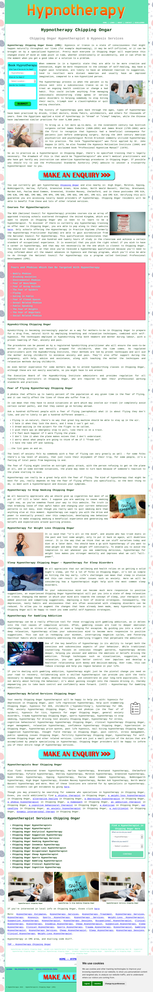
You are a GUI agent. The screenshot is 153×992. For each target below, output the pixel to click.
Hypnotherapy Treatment (97, 914)
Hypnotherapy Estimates (31, 914)
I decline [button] (97, 984)
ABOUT (119, 23)
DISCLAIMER (139, 23)
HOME (105, 23)
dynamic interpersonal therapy (36, 812)
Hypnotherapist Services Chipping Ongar (44, 818)
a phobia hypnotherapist (23, 802)
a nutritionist (118, 808)
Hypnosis (33, 917)
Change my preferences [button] (115, 984)
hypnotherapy (52, 82)
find (18, 771)
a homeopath (74, 802)
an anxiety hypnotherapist (64, 808)
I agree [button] (87, 984)
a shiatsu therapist (68, 795)
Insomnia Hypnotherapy (59, 924)
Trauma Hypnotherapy (98, 927)
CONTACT (128, 23)
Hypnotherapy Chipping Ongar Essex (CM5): (35, 45)
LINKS (112, 23)
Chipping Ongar (69, 185)
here (10, 229)
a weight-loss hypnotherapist (126, 795)
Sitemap (9, 969)
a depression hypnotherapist (102, 799)
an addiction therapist (126, 802)
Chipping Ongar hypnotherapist (43, 699)
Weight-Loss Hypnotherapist (126, 917)
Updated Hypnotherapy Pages (46, 969)
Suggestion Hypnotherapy (23, 920)
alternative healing (45, 799)
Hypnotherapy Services (64, 914)
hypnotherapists (85, 156)
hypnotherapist (92, 141)
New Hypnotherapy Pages (24, 969)
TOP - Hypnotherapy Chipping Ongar (29, 944)
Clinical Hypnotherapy (40, 927)
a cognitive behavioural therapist (51, 805)
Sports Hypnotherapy (56, 917)
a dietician (107, 805)
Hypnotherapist (51, 920)
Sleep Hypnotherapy (101, 930)
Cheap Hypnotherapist (89, 924)
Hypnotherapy (15, 917)
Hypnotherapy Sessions (78, 920)
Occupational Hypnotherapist (113, 920)
